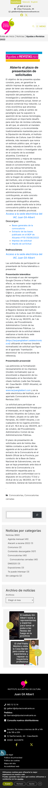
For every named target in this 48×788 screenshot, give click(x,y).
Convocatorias (16, 495)
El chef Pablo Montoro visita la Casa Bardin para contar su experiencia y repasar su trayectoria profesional (20, 652)
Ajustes (31, 784)
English (34, 2)
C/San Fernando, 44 (25, 9)
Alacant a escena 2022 (19, 543)
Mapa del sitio (10, 763)
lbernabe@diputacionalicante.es (21, 715)
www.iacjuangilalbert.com (18, 390)
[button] (33, 26)
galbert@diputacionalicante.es (21, 708)
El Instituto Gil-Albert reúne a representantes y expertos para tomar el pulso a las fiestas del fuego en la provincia (28, 625)
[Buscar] (37, 515)
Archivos (10, 595)
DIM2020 (12, 563)
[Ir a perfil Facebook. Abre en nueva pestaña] (16, 745)
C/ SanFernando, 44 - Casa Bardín (22, 736)
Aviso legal (8, 754)
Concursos (13, 547)
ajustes (20, 779)
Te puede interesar (17, 571)
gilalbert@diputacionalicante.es (25, 12)
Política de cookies (12, 760)
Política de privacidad (13, 757)
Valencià (26, 2)
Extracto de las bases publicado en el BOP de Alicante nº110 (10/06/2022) (25, 234)
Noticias (20, 36)
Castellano (15, 2)
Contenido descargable (19, 551)
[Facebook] (21, 15)
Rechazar (20, 784)
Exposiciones (14, 567)
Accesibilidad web (11, 766)
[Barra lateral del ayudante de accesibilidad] (3, 753)
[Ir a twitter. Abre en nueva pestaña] (31, 745)
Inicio (11, 36)
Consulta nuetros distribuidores (23, 720)
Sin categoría (12, 575)
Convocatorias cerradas (21, 559)
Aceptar (7, 784)
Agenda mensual (16, 539)
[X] (26, 15)
